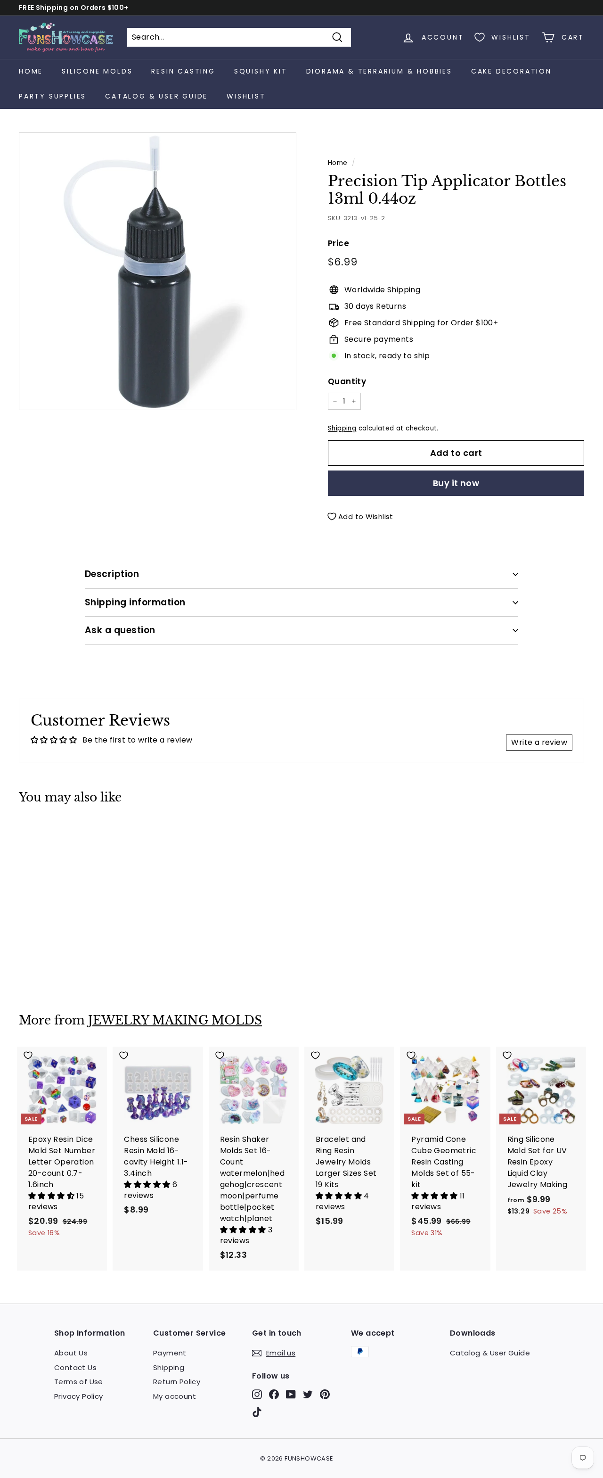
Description (112, 574)
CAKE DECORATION (511, 71)
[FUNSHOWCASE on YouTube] (291, 1394)
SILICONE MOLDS (97, 71)
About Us (71, 1353)
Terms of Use (78, 1382)
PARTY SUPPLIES (52, 96)
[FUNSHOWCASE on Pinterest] (325, 1394)
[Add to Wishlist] (62, 832)
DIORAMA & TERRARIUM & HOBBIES (379, 71)
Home (31, 71)
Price (338, 243)
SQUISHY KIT (260, 71)
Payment (170, 1353)
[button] (52, 1195)
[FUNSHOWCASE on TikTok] (257, 1411)
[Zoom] (157, 271)
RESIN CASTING (183, 71)
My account (174, 1396)
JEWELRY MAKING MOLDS (175, 1020)
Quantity (347, 381)
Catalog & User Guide (156, 96)
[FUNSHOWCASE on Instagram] (257, 1394)
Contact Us (75, 1367)
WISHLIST (246, 96)
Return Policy (176, 1382)
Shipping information (135, 602)
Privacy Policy (78, 1396)
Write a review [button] (539, 742)
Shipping (342, 428)
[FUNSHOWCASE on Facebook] (274, 1394)
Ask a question (120, 630)
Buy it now (456, 483)
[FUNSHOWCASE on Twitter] (308, 1394)
